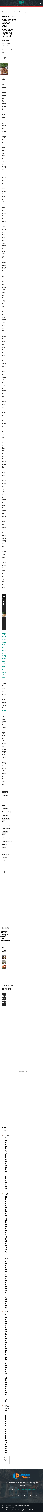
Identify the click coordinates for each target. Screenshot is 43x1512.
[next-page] (3, 976)
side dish (12, 12)
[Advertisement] (21, 904)
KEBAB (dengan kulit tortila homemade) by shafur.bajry (6, 1224)
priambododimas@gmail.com (26, 1490)
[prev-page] (3, 973)
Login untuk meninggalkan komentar (4, 999)
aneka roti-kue (5, 880)
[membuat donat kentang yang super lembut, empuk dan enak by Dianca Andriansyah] (2, 1311)
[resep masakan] (21, 3)
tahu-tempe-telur (7, 1407)
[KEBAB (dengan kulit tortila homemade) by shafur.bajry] (2, 1193)
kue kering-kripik (22, 12)
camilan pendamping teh (6, 818)
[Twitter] (37, 1495)
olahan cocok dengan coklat (7, 844)
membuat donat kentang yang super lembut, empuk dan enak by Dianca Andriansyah (6, 1359)
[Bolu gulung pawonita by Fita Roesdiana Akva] (2, 1256)
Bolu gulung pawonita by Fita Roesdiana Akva (4, 925)
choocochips (7, 828)
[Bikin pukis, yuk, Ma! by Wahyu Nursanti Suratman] (2, 1135)
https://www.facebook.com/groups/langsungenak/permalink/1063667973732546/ (4, 655)
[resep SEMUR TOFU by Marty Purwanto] (2, 1405)
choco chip (6, 825)
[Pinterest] (24, 1495)
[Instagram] (12, 1495)
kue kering (6, 838)
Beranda (5, 12)
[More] (4, 58)
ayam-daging (6, 857)
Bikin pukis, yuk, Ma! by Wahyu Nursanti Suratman (6, 1164)
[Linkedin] (18, 1495)
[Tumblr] (30, 1495)
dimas (6, 40)
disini (4, 710)
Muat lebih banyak (6, 1459)
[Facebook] (6, 1495)
